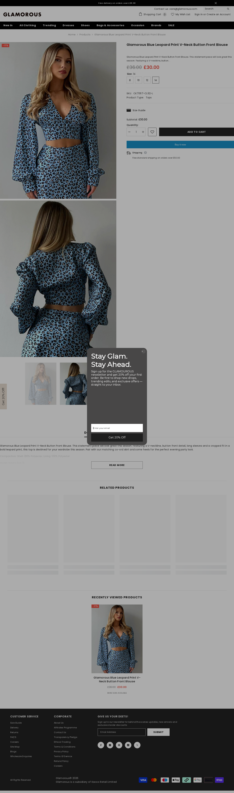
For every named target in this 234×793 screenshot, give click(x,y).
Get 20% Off (117, 437)
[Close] (143, 351)
